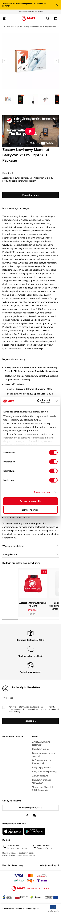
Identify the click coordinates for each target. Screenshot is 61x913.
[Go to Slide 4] (45, 99)
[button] (30, 61)
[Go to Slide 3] (33, 99)
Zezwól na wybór (30, 510)
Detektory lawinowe (48, 26)
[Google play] (34, 831)
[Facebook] (27, 816)
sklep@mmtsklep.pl (49, 865)
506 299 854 (43, 845)
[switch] (53, 461)
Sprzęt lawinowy (31, 26)
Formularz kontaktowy (12, 865)
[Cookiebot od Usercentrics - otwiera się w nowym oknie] (37, 401)
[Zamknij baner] (57, 401)
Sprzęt (19, 26)
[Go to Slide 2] (21, 99)
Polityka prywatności (54, 708)
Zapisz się (30, 721)
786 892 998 (13, 845)
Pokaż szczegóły (43, 492)
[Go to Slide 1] (8, 99)
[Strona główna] (28, 18)
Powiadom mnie (30, 195)
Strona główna (8, 26)
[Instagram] (34, 816)
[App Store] (12, 831)
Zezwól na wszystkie (30, 501)
